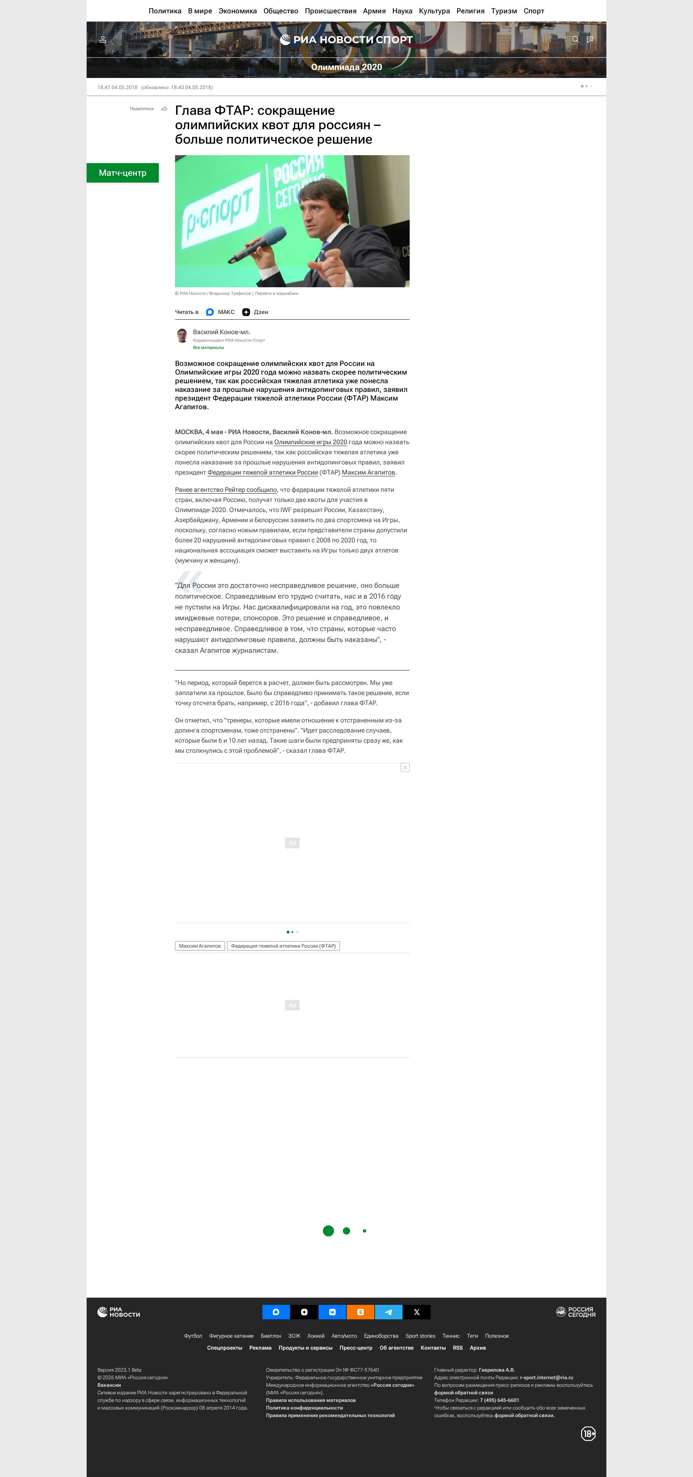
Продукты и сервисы (305, 1348)
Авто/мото (344, 1336)
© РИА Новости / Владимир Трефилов (213, 293)
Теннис (451, 1336)
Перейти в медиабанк (276, 293)
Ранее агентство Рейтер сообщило (226, 489)
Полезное (497, 1336)
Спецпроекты (224, 1348)
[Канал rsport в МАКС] (276, 1312)
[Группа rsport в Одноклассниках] (360, 1312)
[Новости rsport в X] (417, 1312)
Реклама (260, 1348)
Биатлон (271, 1336)
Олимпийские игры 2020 (310, 442)
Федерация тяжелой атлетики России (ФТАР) (283, 946)
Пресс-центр (356, 1348)
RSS (458, 1348)
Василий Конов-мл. (221, 332)
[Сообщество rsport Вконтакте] (332, 1312)
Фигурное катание (231, 1336)
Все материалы (208, 347)
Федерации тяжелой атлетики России (263, 472)
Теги (472, 1336)
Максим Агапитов (368, 472)
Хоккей (316, 1336)
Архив (478, 1348)
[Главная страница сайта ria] (322, 40)
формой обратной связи (463, 1392)
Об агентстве (397, 1348)
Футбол (193, 1336)
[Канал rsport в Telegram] (388, 1312)
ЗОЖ (294, 1336)
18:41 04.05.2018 (117, 87)
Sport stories (420, 1336)
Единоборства (381, 1336)
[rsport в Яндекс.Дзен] (304, 1312)
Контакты (433, 1348)
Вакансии (109, 1385)
